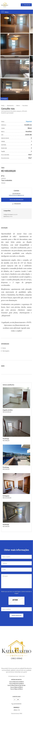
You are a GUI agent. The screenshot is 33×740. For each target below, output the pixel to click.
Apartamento (10, 105)
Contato (16, 190)
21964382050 (27, 4)
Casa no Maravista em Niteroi (16, 681)
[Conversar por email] (18, 699)
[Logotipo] (2, 4)
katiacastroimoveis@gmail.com (16, 195)
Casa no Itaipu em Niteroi (16, 687)
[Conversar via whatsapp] (14, 699)
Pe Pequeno (6, 496)
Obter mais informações (16, 199)
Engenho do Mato (8, 410)
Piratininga (6, 438)
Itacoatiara (25, 105)
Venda (2, 105)
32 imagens (4, 98)
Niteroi (18, 105)
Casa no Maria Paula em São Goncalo (16, 685)
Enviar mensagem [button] (16, 615)
